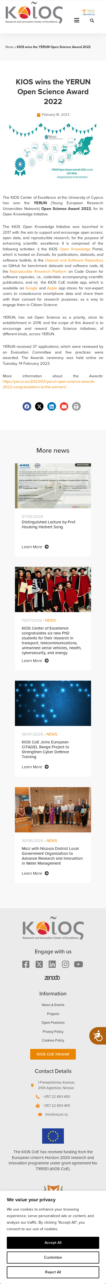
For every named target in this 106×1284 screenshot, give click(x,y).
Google (31, 288)
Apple (52, 288)
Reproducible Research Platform (38, 271)
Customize (53, 1257)
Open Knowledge (75, 249)
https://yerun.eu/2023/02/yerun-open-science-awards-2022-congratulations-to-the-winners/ (49, 384)
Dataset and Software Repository (74, 260)
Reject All (53, 1272)
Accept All (53, 1243)
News (9, 47)
